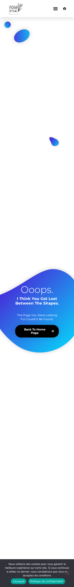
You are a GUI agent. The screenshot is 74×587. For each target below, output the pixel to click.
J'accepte (18, 581)
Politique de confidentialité (46, 581)
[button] (55, 8)
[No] (68, 573)
